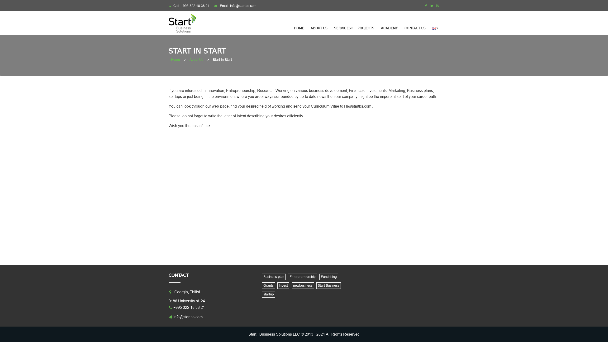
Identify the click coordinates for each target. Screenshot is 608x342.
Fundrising (329, 277)
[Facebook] (425, 6)
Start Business (328, 285)
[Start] (185, 23)
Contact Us (415, 28)
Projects (365, 28)
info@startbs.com (243, 6)
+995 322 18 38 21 (195, 6)
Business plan (273, 277)
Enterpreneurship (303, 277)
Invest (283, 285)
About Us (319, 28)
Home (299, 28)
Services (342, 28)
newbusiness (303, 285)
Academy (389, 28)
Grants (268, 285)
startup (268, 294)
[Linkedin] (431, 6)
